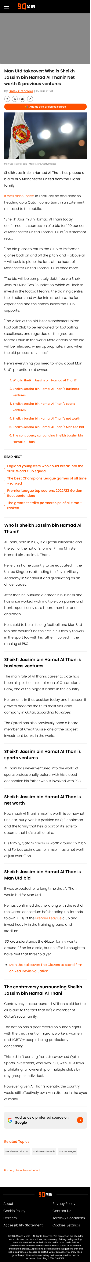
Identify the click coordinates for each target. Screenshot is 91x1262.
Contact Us (61, 1210)
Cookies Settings (66, 1225)
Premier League (48, 918)
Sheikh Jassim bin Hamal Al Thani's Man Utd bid (48, 427)
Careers (10, 1218)
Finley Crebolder (21, 91)
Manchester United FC (17, 1151)
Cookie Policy (14, 1210)
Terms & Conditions (68, 1218)
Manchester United (28, 1170)
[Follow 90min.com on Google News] (80, 1120)
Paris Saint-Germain (44, 1151)
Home (8, 1170)
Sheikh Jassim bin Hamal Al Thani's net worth (46, 418)
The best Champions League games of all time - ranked (47, 481)
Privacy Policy (63, 1203)
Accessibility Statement (23, 1225)
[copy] (30, 99)
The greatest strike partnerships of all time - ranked (44, 505)
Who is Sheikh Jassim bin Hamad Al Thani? (45, 380)
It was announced (19, 196)
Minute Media (23, 1236)
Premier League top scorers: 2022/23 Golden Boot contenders (44, 493)
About (8, 1203)
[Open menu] (6, 6)
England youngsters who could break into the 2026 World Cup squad (45, 469)
